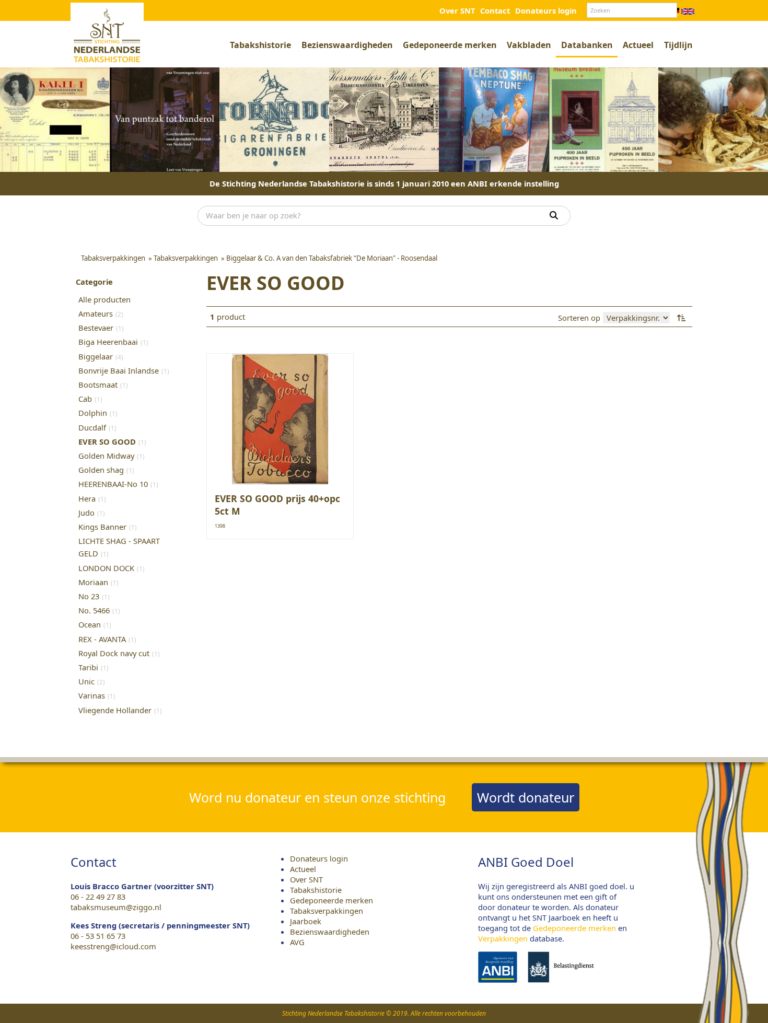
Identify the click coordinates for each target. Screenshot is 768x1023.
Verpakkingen (503, 938)
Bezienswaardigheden (346, 45)
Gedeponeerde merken (449, 45)
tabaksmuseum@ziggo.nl (116, 907)
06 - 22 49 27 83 (98, 896)
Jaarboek (305, 921)
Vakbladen (529, 45)
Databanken (586, 45)
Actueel (638, 45)
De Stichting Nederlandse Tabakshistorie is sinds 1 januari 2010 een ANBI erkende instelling (384, 183)
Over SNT (457, 10)
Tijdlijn (678, 45)
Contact (495, 10)
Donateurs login (546, 10)
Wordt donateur (525, 797)
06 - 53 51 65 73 (98, 936)
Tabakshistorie (260, 45)
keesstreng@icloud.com (113, 946)
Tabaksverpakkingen (326, 910)
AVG (297, 942)
